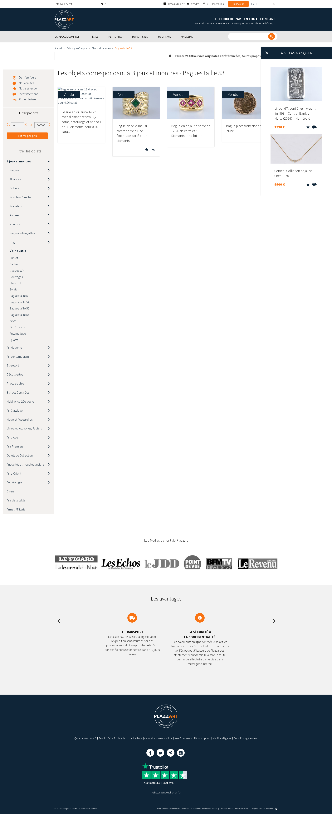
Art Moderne (14, 347)
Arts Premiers (15, 446)
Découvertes (15, 374)
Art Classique (15, 410)
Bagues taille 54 (19, 302)
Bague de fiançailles (22, 233)
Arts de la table (16, 500)
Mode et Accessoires (19, 419)
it (268, 4)
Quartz (14, 340)
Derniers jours (27, 77)
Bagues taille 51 (19, 296)
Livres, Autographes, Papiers (24, 428)
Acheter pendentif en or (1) (166, 792)
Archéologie (14, 482)
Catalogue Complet (77, 48)
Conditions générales (245, 738)
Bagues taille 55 (19, 308)
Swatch (14, 289)
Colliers (14, 188)
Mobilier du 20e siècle (20, 401)
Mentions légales (222, 738)
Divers (10, 491)
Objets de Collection (20, 455)
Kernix (272, 808)
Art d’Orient (14, 473)
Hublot (14, 258)
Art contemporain (18, 356)
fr (252, 4)
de (263, 4)
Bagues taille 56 (19, 315)
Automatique (18, 333)
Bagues (14, 170)
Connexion (238, 4)
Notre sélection (28, 88)
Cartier (14, 264)
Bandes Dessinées (18, 392)
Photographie (15, 383)
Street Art (13, 365)
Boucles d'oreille (20, 197)
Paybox (255, 808)
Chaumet (15, 283)
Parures (14, 215)
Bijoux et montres (101, 48)
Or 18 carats (17, 327)
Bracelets (16, 206)
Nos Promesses (183, 738)
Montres (15, 224)
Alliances (15, 179)
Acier (13, 321)
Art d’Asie (12, 437)
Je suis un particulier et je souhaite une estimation (145, 738)
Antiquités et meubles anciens (25, 464)
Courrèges (16, 277)
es (273, 4)
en (257, 4)
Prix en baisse (27, 99)
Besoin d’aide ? (107, 738)
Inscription (218, 4)
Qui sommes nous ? (85, 738)
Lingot (13, 242)
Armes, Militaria (16, 509)
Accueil (58, 48)
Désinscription (202, 738)
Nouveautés (26, 83)
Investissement (28, 94)
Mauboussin (17, 270)
